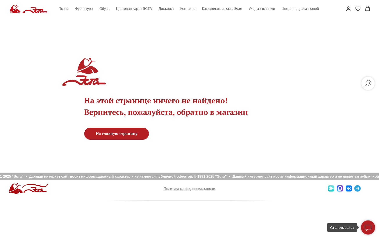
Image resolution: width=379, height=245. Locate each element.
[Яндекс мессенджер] (331, 190)
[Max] (340, 190)
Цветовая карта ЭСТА (134, 9)
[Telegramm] (357, 190)
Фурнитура (84, 9)
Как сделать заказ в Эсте (222, 9)
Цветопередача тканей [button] (300, 9)
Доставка (166, 9)
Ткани (64, 9)
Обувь (104, 9)
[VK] (348, 190)
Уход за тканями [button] (262, 9)
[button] (348, 8)
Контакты (187, 9)
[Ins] (366, 190)
